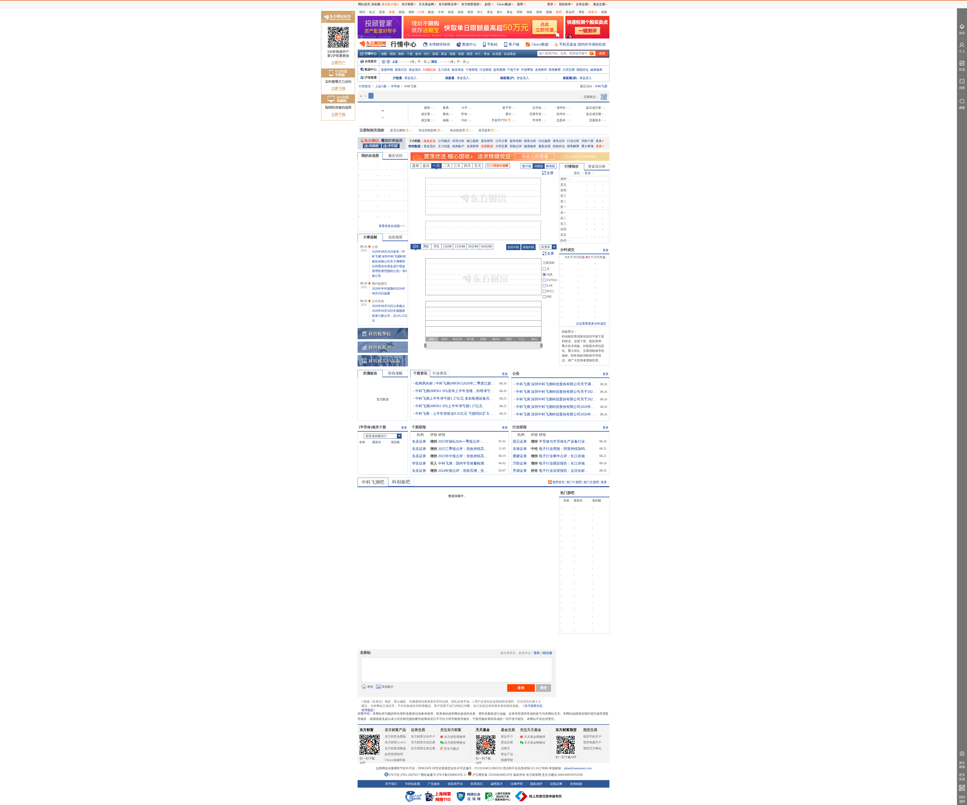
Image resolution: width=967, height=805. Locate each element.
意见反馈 (962, 777)
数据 (431, 12)
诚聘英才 (497, 784)
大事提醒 (370, 237)
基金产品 (507, 754)
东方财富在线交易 (423, 742)
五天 (477, 166)
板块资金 (458, 69)
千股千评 (513, 69)
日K (416, 246)
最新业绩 (544, 146)
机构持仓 (559, 146)
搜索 (604, 12)
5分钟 (447, 246)
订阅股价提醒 (499, 165)
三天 (457, 166)
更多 (599, 141)
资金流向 (415, 69)
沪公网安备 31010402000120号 (492, 775)
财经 (362, 12)
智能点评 (516, 146)
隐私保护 (536, 784)
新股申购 (387, 69)
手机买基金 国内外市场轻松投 (582, 44)
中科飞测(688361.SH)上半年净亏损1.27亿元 (448, 406)
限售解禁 (555, 69)
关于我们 (391, 784)
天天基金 (483, 730)
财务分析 (530, 141)
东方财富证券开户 (423, 736)
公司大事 (501, 141)
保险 (529, 12)
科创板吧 (401, 481)
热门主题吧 (591, 482)
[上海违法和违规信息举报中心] (498, 796)
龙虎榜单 (541, 69)
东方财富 (367, 730)
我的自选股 (370, 156)
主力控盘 (444, 146)
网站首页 (364, 4)
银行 (500, 12)
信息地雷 (395, 237)
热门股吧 (567, 493)
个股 (410, 54)
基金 (510, 12)
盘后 (426, 166)
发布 (521, 688)
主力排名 (444, 69)
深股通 (449, 78)
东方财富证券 (448, 4)
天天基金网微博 (534, 737)
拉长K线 (513, 247)
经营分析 (458, 141)
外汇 (480, 12)
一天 (436, 166)
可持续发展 (412, 784)
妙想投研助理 (394, 754)
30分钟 (473, 246)
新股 (392, 12)
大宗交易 (569, 69)
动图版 (538, 166)
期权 (411, 12)
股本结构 (516, 141)
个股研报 (472, 69)
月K (436, 246)
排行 (427, 54)
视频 (549, 12)
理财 (519, 12)
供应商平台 (455, 784)
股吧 (559, 12)
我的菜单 (565, 4)
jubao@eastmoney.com (578, 768)
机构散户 (458, 146)
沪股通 (397, 78)
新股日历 (401, 69)
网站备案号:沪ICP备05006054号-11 (444, 775)
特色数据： (416, 146)
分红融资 (544, 141)
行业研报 (485, 69)
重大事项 (587, 146)
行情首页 (365, 86)
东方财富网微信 (454, 742)
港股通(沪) (507, 78)
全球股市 (371, 61)
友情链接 (576, 784)
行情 (421, 12)
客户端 (514, 44)
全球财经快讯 (439, 44)
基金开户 (507, 736)
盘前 (415, 166)
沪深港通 (371, 77)
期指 (402, 12)
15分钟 (460, 246)
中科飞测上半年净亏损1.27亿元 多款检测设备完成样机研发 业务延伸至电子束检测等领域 (455, 398)
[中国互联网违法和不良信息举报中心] (538, 796)
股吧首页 (558, 482)
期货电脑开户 (592, 742)
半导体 (395, 86)
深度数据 (487, 146)
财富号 (592, 12)
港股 (461, 12)
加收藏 (375, 4)
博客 (581, 12)
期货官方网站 (592, 748)
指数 (384, 54)
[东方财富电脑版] (372, 145)
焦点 (372, 12)
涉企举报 (962, 765)
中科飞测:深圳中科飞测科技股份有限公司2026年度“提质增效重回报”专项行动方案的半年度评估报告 (556, 414)
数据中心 (469, 44)
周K (426, 246)
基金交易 (507, 742)
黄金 (490, 12)
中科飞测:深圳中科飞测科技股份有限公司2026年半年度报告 (556, 407)
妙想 (488, 4)
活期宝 (505, 748)
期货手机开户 (592, 736)
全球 (441, 12)
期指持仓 (582, 69)
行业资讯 (440, 373)
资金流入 (410, 78)
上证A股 (381, 86)
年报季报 (527, 69)
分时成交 (567, 250)
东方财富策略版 (395, 748)
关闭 (353, 13)
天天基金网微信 (534, 742)
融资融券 (596, 69)
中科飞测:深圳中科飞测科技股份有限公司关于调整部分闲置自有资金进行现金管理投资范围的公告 (556, 384)
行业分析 (573, 141)
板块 (418, 54)
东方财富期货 (566, 730)
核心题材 (473, 141)
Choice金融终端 (395, 760)
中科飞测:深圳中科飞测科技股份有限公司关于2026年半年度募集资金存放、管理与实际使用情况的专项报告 (556, 392)
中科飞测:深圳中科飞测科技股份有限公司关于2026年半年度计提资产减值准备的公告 (556, 399)
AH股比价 (429, 69)
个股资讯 (420, 373)
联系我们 (477, 784)
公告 (516, 373)
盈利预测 (499, 69)
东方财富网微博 (454, 737)
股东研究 (487, 141)
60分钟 (486, 246)
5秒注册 (547, 653)
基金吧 (570, 12)
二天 (446, 166)
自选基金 (510, 54)
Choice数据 (540, 44)
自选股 (496, 54)
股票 (382, 12)
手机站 (492, 44)
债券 (539, 12)
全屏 (550, 173)
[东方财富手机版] (391, 145)
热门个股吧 (574, 482)
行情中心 (371, 53)
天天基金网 (426, 4)
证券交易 (582, 4)
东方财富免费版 (395, 736)
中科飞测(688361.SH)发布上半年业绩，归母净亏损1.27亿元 (455, 391)
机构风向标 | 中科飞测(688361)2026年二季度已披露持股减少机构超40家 (455, 383)
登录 (537, 653)
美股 (451, 12)
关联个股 (587, 141)
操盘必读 (430, 141)
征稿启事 (556, 784)
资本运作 (559, 141)
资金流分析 (597, 166)
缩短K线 (528, 247)
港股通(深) (570, 78)
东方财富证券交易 (423, 748)
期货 (470, 12)
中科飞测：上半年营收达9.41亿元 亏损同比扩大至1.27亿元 (455, 413)
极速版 (550, 166)
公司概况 (444, 141)
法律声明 (516, 784)
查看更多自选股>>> (392, 226)
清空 (543, 688)
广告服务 (434, 784)
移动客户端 (389, 4)
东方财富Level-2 (395, 742)
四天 (467, 166)
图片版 (526, 166)
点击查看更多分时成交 (591, 323)
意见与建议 (451, 748)
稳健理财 (507, 760)
